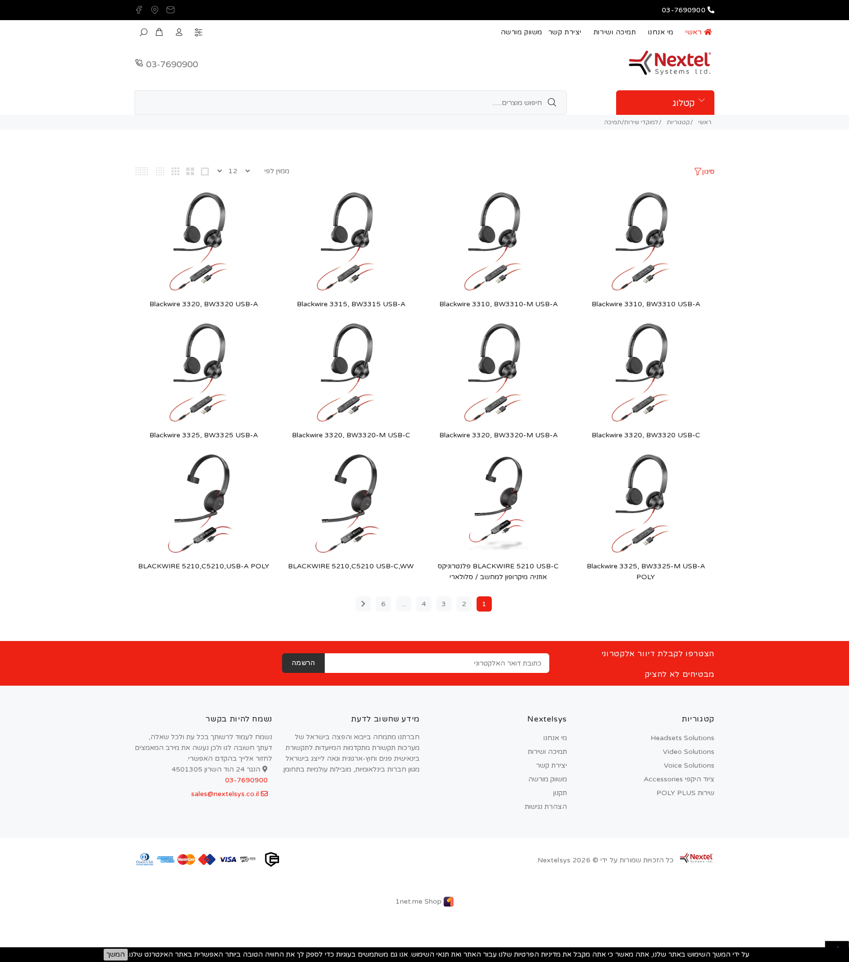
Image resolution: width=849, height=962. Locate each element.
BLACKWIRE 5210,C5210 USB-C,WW (351, 566)
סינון (708, 172)
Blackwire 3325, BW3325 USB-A (203, 435)
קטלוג (684, 103)
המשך (116, 954)
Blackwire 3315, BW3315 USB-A (351, 304)
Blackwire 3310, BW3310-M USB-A (498, 304)
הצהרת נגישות (546, 806)
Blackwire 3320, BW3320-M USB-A (498, 435)
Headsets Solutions (682, 738)
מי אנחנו (661, 32)
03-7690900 (172, 64)
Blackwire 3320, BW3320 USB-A (203, 304)
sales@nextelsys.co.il (226, 794)
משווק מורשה (521, 32)
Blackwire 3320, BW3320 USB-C (646, 435)
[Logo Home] (696, 858)
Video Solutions (688, 752)
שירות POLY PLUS (685, 793)
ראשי (694, 32)
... (403, 604)
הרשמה (303, 663)
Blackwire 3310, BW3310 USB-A (646, 304)
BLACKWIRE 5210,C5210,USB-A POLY (203, 566)
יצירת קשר (565, 32)
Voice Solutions (689, 765)
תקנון (560, 793)
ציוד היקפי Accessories (679, 779)
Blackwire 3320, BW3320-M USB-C (351, 435)
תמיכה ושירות (615, 32)
